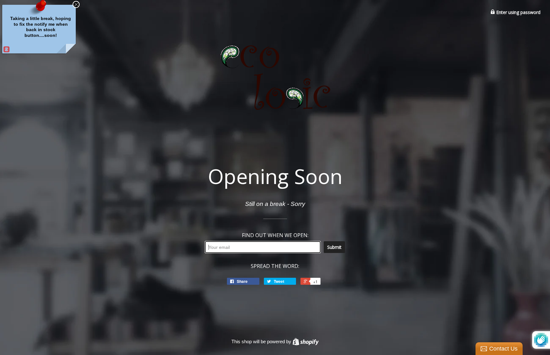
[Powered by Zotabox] (5, 49)
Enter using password (517, 12)
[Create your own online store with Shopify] (306, 341)
